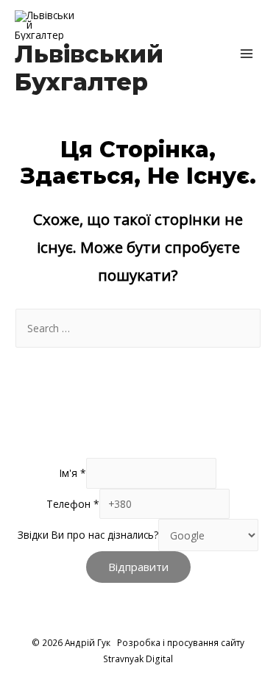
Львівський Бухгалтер (89, 68)
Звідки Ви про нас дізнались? (88, 535)
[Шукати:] (138, 328)
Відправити (138, 566)
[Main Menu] (247, 53)
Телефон (72, 504)
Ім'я (73, 474)
